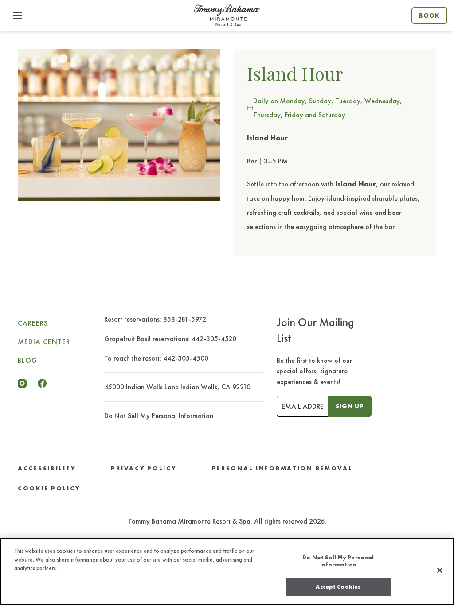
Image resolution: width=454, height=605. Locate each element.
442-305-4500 (185, 358)
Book (429, 15)
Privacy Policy (143, 468)
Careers (33, 323)
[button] (18, 15)
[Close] (440, 570)
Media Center (44, 341)
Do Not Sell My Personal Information (338, 561)
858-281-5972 (184, 319)
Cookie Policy (49, 488)
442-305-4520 (214, 338)
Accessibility (46, 468)
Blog (27, 360)
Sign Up (350, 406)
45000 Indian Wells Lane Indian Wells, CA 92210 (177, 387)
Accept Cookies (338, 586)
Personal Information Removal (281, 468)
